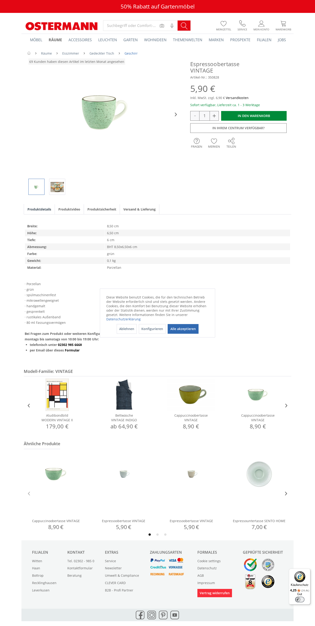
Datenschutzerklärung (123, 319)
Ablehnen (126, 329)
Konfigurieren (152, 329)
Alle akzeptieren (183, 329)
